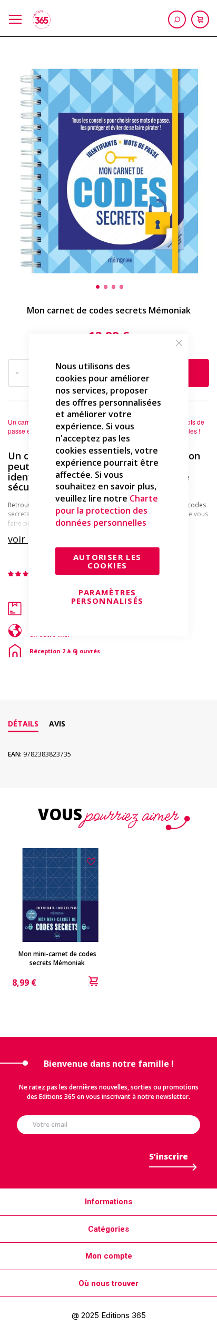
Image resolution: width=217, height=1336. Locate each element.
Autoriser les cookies (107, 561)
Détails (23, 724)
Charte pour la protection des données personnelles (106, 510)
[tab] (23, 724)
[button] (97, 286)
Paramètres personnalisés (107, 596)
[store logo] (42, 19)
